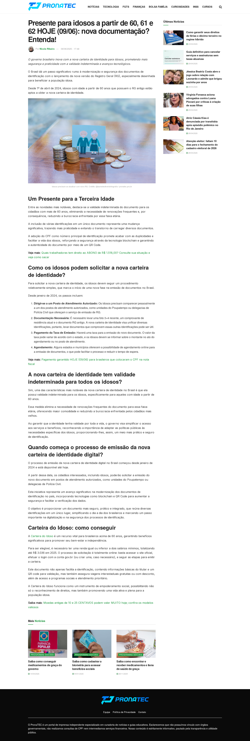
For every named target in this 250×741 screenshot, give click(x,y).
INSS (195, 6)
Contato (142, 712)
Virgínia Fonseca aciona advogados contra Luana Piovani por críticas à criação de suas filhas (203, 100)
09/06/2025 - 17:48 (70, 48)
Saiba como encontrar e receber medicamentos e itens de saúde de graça (135, 665)
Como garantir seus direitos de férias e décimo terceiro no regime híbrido (203, 35)
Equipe (106, 712)
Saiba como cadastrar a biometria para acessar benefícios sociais (87, 665)
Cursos (207, 6)
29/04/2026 (192, 44)
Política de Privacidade (124, 712)
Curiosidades (180, 6)
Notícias (93, 6)
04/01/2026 (79, 673)
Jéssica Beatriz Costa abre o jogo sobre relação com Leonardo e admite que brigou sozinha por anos (204, 77)
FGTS (126, 6)
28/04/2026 (192, 133)
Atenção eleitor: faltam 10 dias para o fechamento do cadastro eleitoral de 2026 (202, 144)
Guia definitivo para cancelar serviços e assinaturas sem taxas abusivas (203, 55)
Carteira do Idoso (42, 536)
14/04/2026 (34, 673)
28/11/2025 (123, 673)
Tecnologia (111, 6)
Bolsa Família (158, 6)
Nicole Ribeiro (47, 48)
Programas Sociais (42, 654)
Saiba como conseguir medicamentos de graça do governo (45, 665)
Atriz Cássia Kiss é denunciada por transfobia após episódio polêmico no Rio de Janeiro (202, 123)
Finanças (139, 6)
